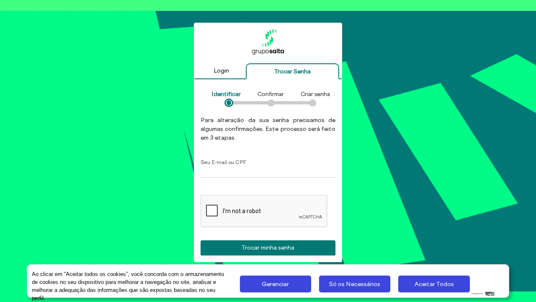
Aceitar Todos (434, 284)
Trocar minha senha (268, 247)
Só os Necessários (354, 284)
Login (221, 70)
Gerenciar (275, 284)
